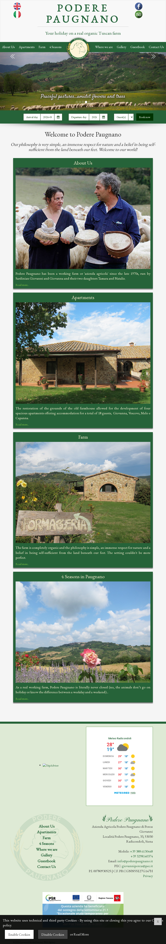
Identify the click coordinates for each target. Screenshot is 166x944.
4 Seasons (55, 47)
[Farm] (83, 492)
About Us (8, 47)
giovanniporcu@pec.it (137, 866)
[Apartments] (83, 353)
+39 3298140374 (142, 856)
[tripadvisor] (139, 23)
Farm (42, 47)
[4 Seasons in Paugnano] (83, 632)
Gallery (121, 47)
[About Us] (83, 218)
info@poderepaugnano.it (135, 861)
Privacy (148, 876)
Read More (81, 934)
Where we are (104, 47)
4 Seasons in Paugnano (83, 576)
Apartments (27, 47)
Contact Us (156, 47)
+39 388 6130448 (141, 851)
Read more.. (22, 285)
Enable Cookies (19, 934)
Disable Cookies (53, 934)
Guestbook (137, 47)
